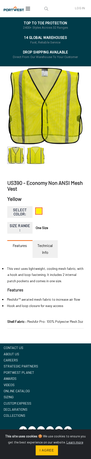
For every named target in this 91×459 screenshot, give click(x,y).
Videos (9, 385)
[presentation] (13, 106)
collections (14, 415)
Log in (80, 8)
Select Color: (20, 212)
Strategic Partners (21, 366)
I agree (47, 450)
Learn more (74, 442)
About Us (11, 354)
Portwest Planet (19, 372)
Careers (11, 360)
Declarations (15, 409)
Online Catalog (17, 391)
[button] (46, 8)
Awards (10, 378)
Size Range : (20, 227)
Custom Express (17, 403)
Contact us (13, 348)
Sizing (9, 397)
